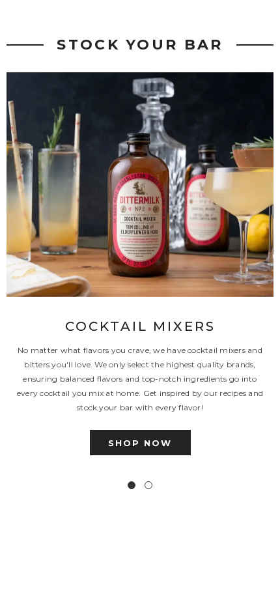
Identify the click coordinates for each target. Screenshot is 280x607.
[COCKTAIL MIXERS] (140, 184)
